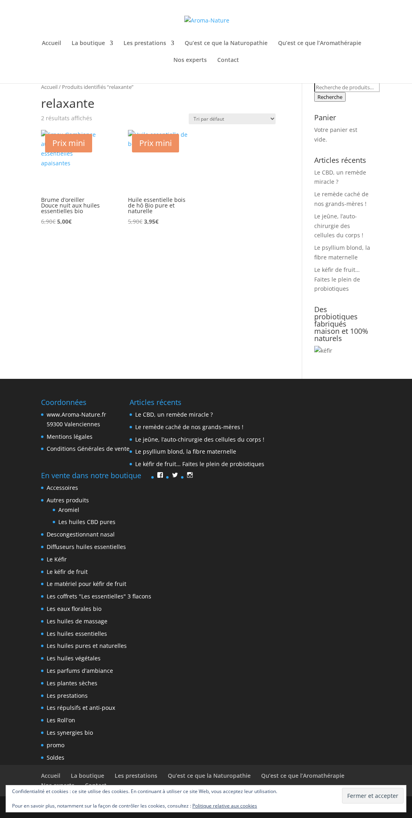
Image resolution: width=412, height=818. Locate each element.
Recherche (329, 97)
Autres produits (68, 500)
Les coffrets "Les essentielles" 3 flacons (99, 596)
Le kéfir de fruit (67, 571)
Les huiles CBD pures (86, 522)
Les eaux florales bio (74, 608)
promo (55, 745)
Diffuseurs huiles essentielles (86, 547)
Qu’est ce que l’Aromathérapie (319, 43)
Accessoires (62, 487)
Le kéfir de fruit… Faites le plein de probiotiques (337, 279)
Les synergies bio (70, 732)
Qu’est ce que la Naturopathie (226, 43)
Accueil (51, 43)
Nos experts (190, 60)
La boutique (88, 43)
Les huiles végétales (74, 658)
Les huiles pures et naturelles (87, 645)
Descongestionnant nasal (81, 534)
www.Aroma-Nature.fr (76, 414)
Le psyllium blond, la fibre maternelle (185, 451)
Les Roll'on (61, 720)
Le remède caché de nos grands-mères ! (189, 427)
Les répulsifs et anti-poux (81, 707)
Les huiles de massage (77, 621)
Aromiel (68, 510)
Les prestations (145, 43)
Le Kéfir (57, 559)
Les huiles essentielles (77, 633)
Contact (228, 60)
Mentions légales (70, 436)
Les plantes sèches (72, 683)
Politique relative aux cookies (224, 805)
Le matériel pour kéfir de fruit (86, 584)
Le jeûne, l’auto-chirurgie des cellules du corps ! (338, 225)
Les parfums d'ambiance (80, 670)
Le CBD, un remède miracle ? (174, 414)
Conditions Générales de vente (88, 448)
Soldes (55, 757)
